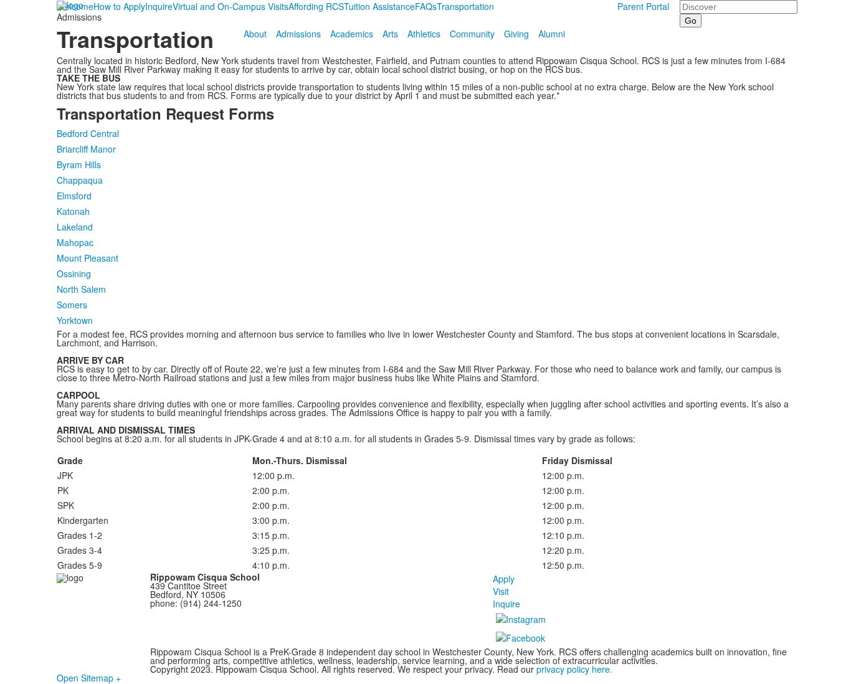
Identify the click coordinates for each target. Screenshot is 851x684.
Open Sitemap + (89, 678)
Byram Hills (79, 164)
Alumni (551, 33)
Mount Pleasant (87, 258)
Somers (72, 304)
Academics (351, 33)
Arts (390, 33)
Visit (501, 591)
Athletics (423, 33)
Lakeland (75, 227)
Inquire (506, 603)
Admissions (298, 33)
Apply (504, 578)
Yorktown (75, 320)
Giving (516, 33)
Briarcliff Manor (86, 149)
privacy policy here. (573, 669)
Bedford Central (88, 133)
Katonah (73, 211)
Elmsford (74, 195)
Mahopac (75, 242)
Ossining (74, 273)
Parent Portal (643, 6)
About (255, 33)
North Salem (81, 289)
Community (472, 33)
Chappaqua (80, 180)
